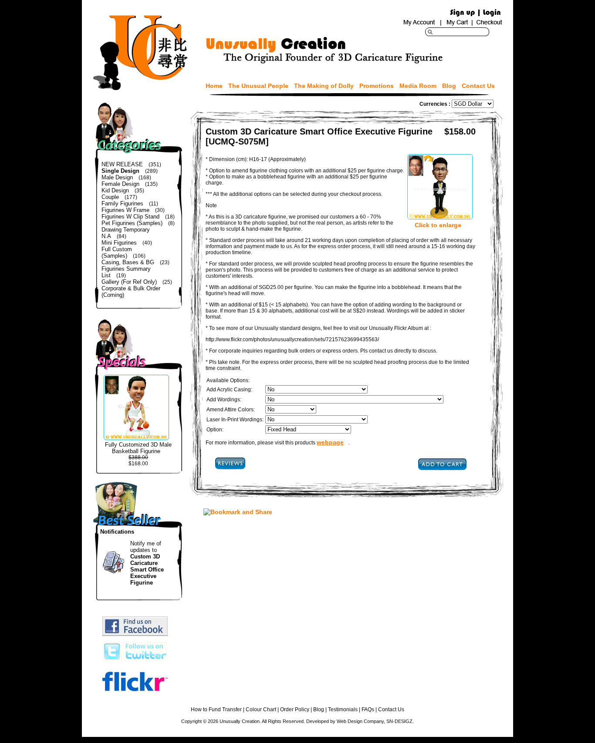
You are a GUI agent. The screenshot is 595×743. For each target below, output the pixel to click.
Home (214, 85)
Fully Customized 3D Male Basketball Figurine (138, 447)
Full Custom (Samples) (116, 252)
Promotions (376, 85)
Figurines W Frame (125, 210)
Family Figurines (122, 203)
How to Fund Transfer (216, 709)
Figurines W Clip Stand (130, 216)
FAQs (368, 709)
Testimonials (343, 709)
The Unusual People (258, 85)
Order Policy (294, 709)
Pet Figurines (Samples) (131, 223)
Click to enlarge (438, 225)
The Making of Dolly (324, 85)
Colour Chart (261, 709)
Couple (110, 197)
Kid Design (115, 190)
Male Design (117, 177)
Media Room (417, 85)
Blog (449, 85)
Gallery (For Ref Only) (129, 282)
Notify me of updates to (147, 563)
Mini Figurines (119, 242)
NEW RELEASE (122, 164)
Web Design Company (360, 721)
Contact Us (478, 85)
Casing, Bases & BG (127, 262)
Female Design (120, 184)
